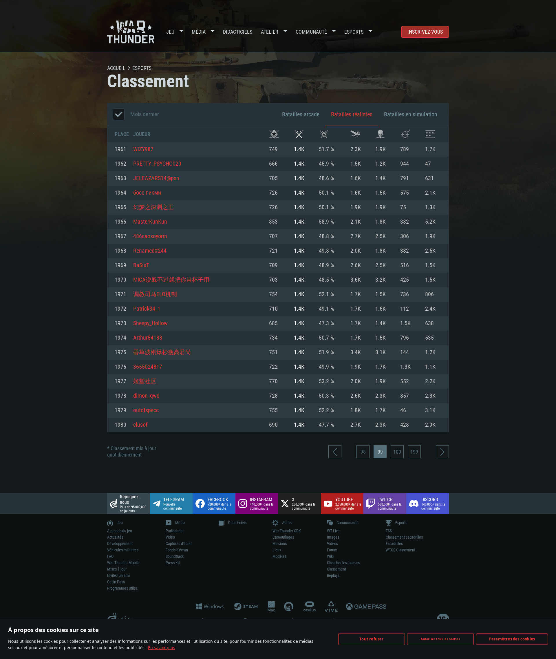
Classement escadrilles (404, 537)
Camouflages (283, 537)
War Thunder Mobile (123, 562)
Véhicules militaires (122, 550)
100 (397, 452)
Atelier (269, 32)
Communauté (311, 32)
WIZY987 (143, 149)
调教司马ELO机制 (155, 294)
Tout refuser (371, 639)
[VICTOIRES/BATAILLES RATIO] (324, 134)
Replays (333, 575)
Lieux (276, 550)
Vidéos (332, 543)
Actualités (115, 537)
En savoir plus (161, 647)
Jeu (170, 32)
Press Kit (173, 562)
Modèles (279, 556)
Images (333, 537)
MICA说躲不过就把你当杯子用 (171, 280)
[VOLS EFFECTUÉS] (355, 134)
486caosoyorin (150, 236)
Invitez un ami (118, 575)
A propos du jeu (119, 530)
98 (363, 452)
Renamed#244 (150, 251)
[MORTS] (380, 134)
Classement (336, 569)
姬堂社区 (144, 381)
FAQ (110, 556)
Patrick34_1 (146, 309)
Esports (353, 32)
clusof (140, 425)
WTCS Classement (400, 550)
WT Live (333, 530)
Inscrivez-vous (425, 32)
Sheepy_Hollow (150, 323)
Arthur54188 (147, 338)
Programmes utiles (122, 588)
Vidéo (170, 537)
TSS (389, 530)
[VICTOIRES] (274, 134)
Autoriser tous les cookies (440, 639)
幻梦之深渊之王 (153, 207)
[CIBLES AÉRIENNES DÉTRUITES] (405, 134)
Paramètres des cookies (512, 639)
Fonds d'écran (177, 550)
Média (199, 32)
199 (414, 452)
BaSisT (141, 265)
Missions (279, 543)
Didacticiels (237, 32)
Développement (120, 543)
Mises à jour (117, 569)
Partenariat (175, 530)
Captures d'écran (179, 543)
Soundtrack (175, 556)
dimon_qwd (146, 396)
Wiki (330, 556)
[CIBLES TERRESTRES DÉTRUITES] (430, 134)
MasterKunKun (150, 222)
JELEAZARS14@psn (156, 178)
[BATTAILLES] (299, 134)
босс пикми (147, 193)
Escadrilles (394, 543)
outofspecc (146, 410)
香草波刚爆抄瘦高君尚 (162, 352)
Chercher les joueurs (343, 562)
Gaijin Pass (116, 582)
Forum (332, 550)
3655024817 (147, 367)
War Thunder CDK (286, 530)
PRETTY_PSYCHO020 (157, 164)
